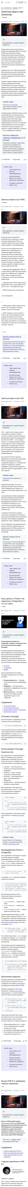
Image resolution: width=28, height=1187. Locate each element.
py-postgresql (7, 667)
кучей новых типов (13, 844)
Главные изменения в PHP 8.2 (12, 1151)
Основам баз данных (20, 763)
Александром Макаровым (8, 1123)
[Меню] (25, 2)
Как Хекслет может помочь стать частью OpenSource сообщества (16, 178)
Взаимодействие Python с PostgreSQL (15, 709)
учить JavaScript (13, 104)
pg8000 (6, 669)
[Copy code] (25, 726)
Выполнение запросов (10, 711)
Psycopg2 (6, 665)
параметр (15, 949)
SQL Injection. (8, 1019)
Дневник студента (17, 7)
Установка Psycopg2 (9, 706)
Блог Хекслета (8, 7)
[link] (14, 42)
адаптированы (20, 983)
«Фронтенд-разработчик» (12, 138)
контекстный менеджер (11, 922)
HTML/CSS (6, 478)
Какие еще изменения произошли (13, 1153)
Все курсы (7, 2)
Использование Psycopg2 (11, 708)
